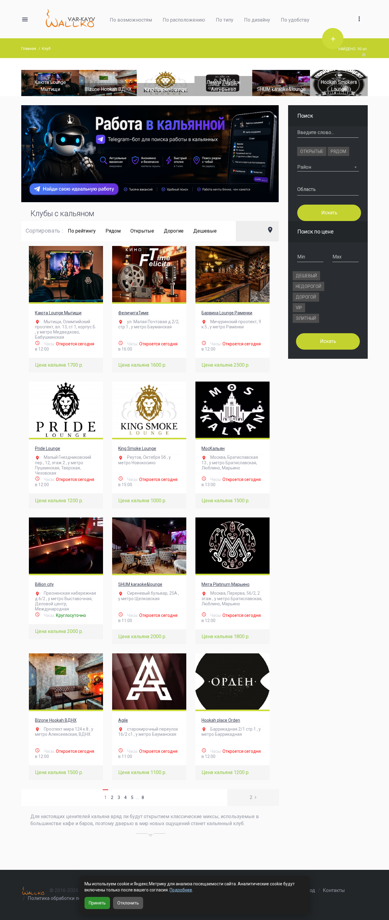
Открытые (142, 231)
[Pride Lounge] (66, 410)
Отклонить (128, 903)
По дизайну (257, 20)
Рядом (113, 231)
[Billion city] (66, 545)
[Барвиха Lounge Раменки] (232, 274)
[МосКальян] (232, 410)
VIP (299, 307)
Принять (97, 903)
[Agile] (149, 681)
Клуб (46, 49)
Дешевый (306, 275)
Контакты (334, 890)
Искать (329, 212)
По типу (224, 20)
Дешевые (205, 231)
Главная (28, 48)
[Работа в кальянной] (150, 153)
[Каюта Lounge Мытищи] (66, 274)
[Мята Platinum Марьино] (232, 545)
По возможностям (131, 20)
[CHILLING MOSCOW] (359, 82)
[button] (359, 11)
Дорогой (306, 297)
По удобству (295, 20)
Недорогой (308, 286)
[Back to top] (366, 894)
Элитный (306, 318)
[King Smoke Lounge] (128, 82)
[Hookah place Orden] (232, 681)
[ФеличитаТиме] (149, 274)
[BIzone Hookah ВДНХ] (70, 82)
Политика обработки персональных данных (77, 898)
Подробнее (181, 889)
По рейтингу (82, 231)
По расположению (184, 20)
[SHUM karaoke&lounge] (244, 82)
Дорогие (174, 231)
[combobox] (328, 167)
